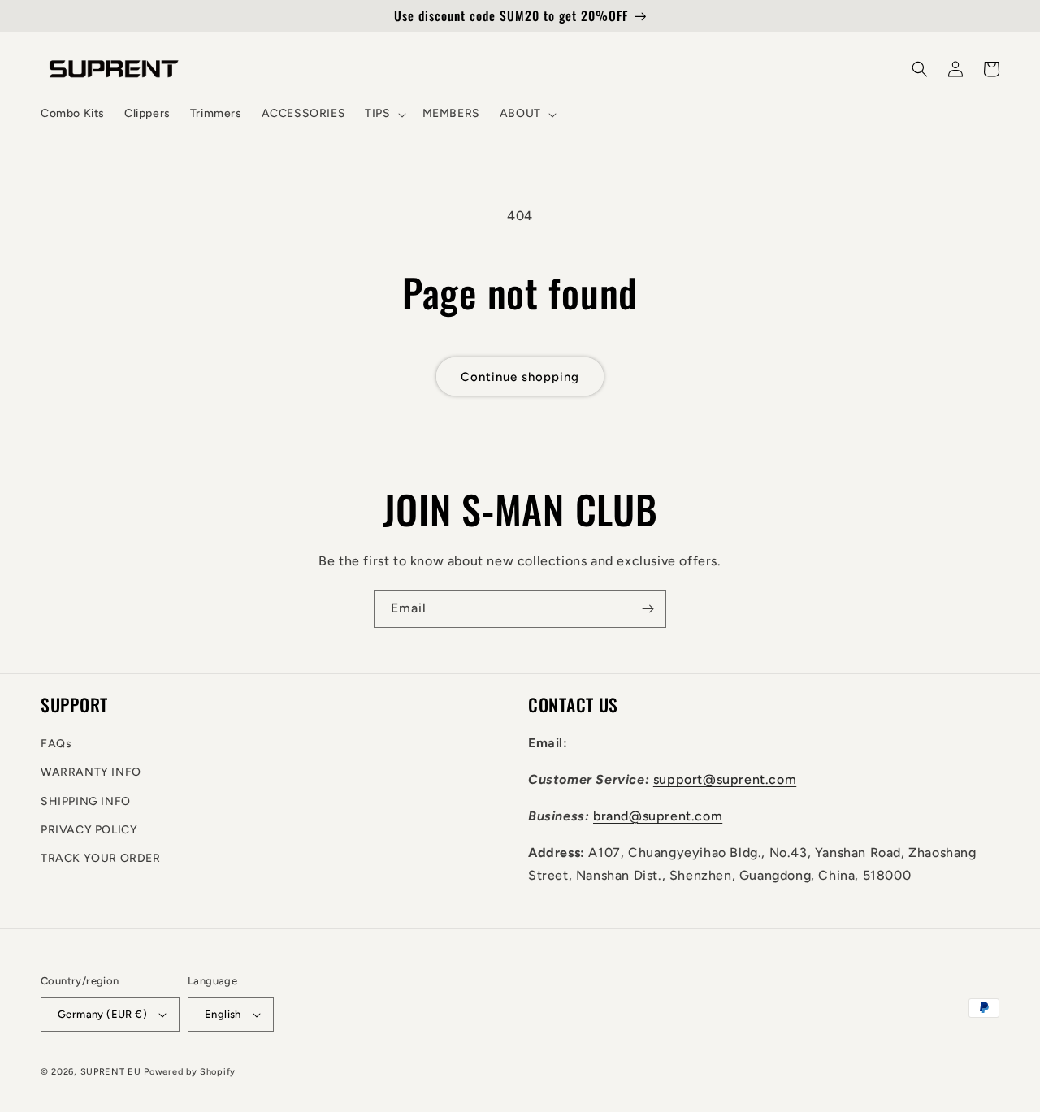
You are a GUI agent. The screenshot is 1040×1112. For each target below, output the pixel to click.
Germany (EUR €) (102, 1014)
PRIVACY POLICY (89, 830)
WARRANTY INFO (91, 772)
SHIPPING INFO (86, 801)
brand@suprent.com (657, 816)
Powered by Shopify (190, 1072)
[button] (383, 114)
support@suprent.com (724, 779)
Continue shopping (520, 377)
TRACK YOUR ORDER (101, 858)
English (223, 1014)
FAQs (56, 744)
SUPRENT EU (110, 1072)
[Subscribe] (647, 609)
